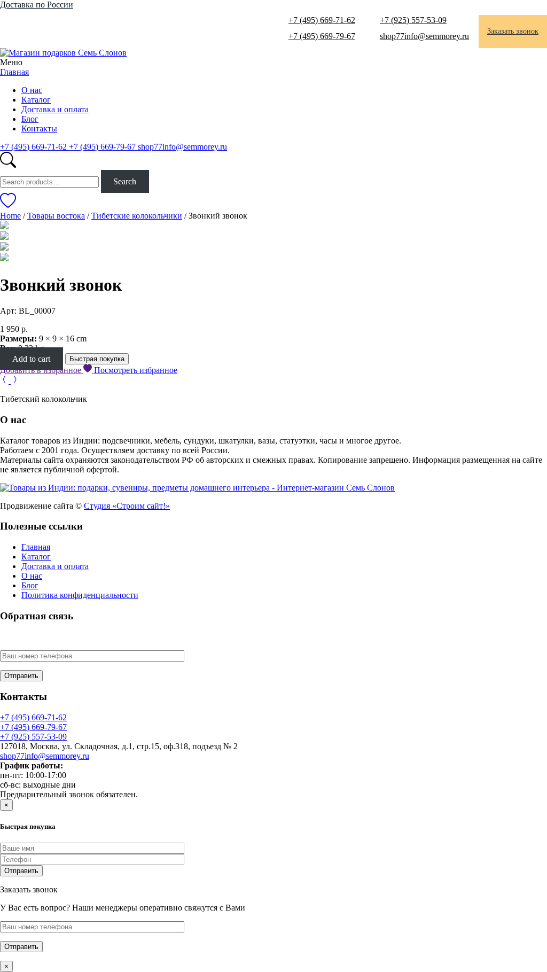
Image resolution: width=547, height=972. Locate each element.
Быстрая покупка (96, 359)
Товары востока (56, 215)
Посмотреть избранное (135, 370)
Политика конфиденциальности (79, 595)
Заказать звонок (512, 31)
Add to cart (31, 358)
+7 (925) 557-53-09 (413, 20)
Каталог (36, 99)
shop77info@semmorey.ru (424, 36)
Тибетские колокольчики (136, 215)
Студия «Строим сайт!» (127, 505)
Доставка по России (36, 4)
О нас (31, 90)
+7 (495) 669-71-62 (321, 20)
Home (10, 215)
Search (124, 181)
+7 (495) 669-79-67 (321, 36)
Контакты (39, 128)
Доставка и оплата (55, 109)
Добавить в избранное (41, 370)
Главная (14, 71)
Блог (29, 118)
